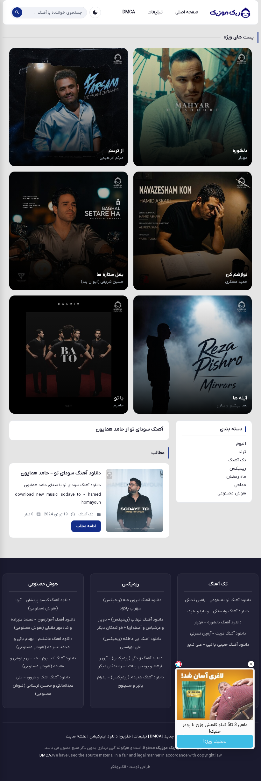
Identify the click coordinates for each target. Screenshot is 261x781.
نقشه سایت (76, 736)
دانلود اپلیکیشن (103, 736)
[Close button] (251, 664)
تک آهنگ (237, 460)
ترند (242, 452)
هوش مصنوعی (231, 493)
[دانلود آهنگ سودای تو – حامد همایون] (134, 500)
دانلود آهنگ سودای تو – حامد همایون (61, 473)
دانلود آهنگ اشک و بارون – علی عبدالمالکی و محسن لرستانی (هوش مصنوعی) (43, 685)
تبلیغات (155, 12)
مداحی (240, 485)
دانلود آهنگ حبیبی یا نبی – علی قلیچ (218, 644)
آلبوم (241, 444)
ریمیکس (237, 468)
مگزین (125, 736)
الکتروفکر (118, 767)
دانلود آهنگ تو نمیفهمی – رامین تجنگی (218, 600)
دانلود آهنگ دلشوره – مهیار (218, 622)
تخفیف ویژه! (215, 741)
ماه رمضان (236, 477)
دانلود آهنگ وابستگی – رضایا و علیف (218, 611)
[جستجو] (17, 12)
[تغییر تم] (95, 12)
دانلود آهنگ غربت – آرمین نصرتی (218, 633)
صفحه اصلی (186, 12)
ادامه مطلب (86, 526)
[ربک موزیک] (229, 12)
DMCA (129, 12)
